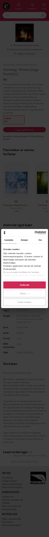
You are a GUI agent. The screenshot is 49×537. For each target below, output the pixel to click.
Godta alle (24, 285)
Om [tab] (40, 240)
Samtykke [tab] (8, 240)
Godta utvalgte (24, 302)
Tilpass (23, 293)
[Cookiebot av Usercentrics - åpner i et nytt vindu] (35, 232)
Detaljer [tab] (24, 240)
